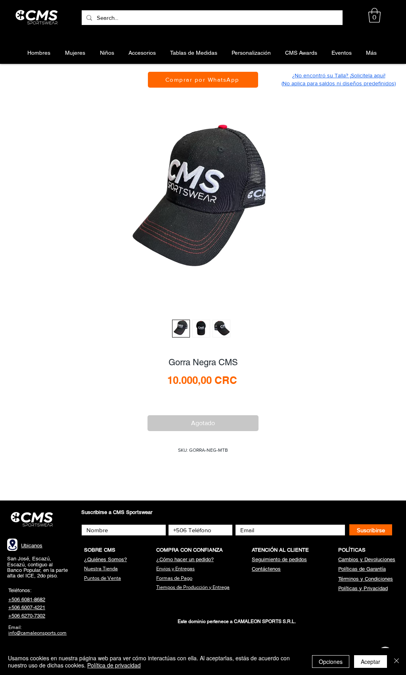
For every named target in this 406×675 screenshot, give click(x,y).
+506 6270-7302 (26, 616)
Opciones (331, 661)
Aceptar (370, 661)
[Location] (12, 545)
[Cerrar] (396, 661)
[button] (374, 15)
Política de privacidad (114, 665)
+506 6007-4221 (26, 607)
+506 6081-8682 (26, 599)
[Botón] (38, 17)
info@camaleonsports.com (37, 633)
